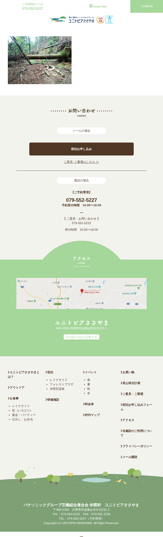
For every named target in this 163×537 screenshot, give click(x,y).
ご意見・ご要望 (132, 394)
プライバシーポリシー (137, 446)
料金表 (89, 404)
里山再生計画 (131, 383)
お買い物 (128, 372)
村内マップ (92, 415)
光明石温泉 (57, 388)
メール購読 (129, 457)
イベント (91, 372)
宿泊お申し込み (81, 149)
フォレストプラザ (61, 384)
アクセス (128, 420)
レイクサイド (21, 406)
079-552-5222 (81, 223)
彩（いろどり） (22, 410)
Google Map (99, 6)
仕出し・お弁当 (22, 419)
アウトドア (17, 387)
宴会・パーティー (24, 415)
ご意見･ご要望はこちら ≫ (81, 162)
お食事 (14, 398)
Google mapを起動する (81, 337)
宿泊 (50, 372)
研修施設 (53, 399)
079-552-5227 (32, 8)
